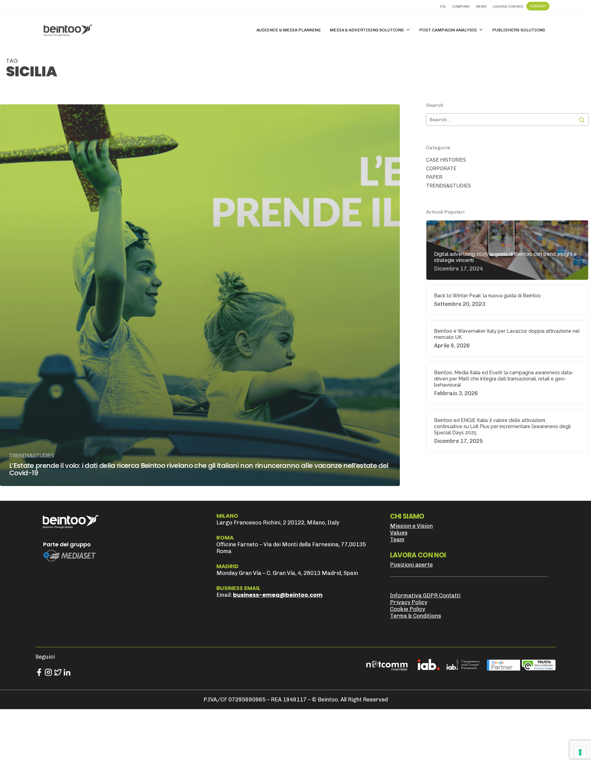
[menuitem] (443, 6)
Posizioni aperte (411, 564)
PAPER (434, 177)
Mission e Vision (411, 526)
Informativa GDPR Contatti (425, 595)
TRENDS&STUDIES (31, 456)
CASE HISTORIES (446, 160)
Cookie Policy (407, 609)
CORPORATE (441, 168)
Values (399, 532)
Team (397, 539)
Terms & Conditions (415, 615)
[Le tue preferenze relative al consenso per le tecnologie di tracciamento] (580, 752)
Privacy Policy (408, 602)
